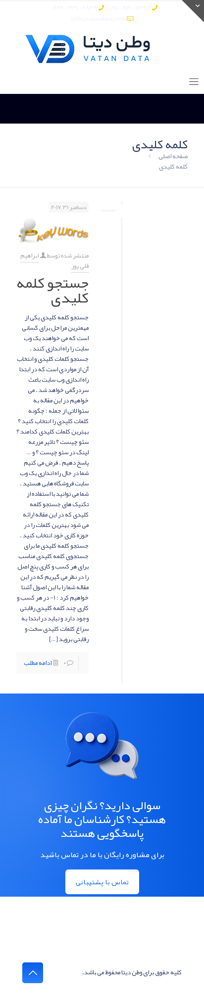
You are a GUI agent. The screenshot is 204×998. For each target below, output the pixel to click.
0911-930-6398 (130, 7)
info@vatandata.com (98, 18)
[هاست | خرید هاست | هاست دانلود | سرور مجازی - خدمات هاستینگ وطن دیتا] (102, 49)
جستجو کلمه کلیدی (52, 290)
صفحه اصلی (173, 156)
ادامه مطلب (37, 662)
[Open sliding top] (193, 11)
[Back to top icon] (32, 972)
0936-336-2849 (74, 7)
